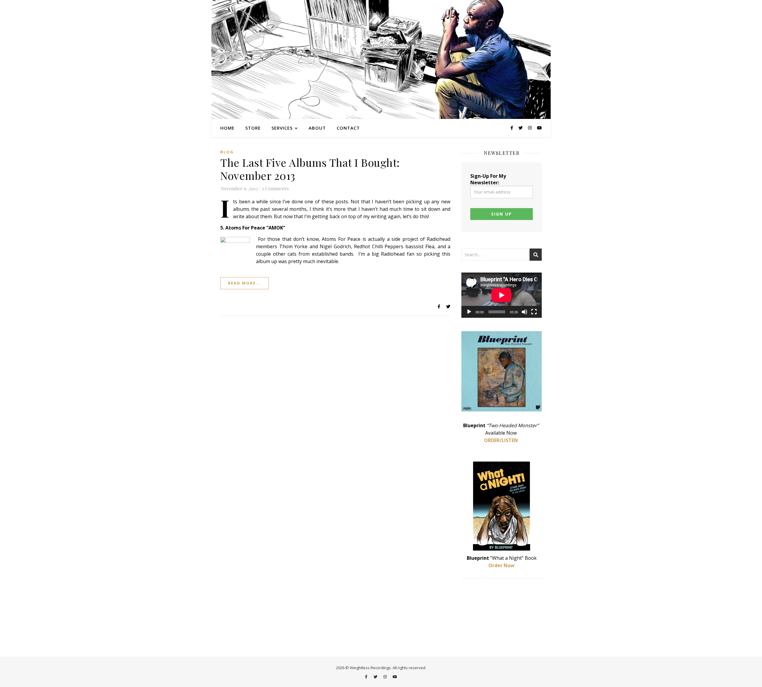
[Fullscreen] (534, 312)
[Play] (469, 312)
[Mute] (524, 312)
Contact (348, 128)
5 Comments (275, 188)
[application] (501, 295)
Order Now (501, 565)
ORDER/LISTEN (501, 440)
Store (253, 128)
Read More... (244, 283)
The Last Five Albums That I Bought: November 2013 (310, 169)
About (317, 128)
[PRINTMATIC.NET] (381, 59)
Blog (227, 152)
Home (227, 128)
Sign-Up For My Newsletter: (488, 179)
